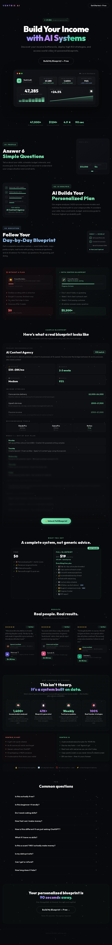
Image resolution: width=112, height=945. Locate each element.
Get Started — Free (98, 5)
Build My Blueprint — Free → (56, 909)
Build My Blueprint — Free (56, 61)
